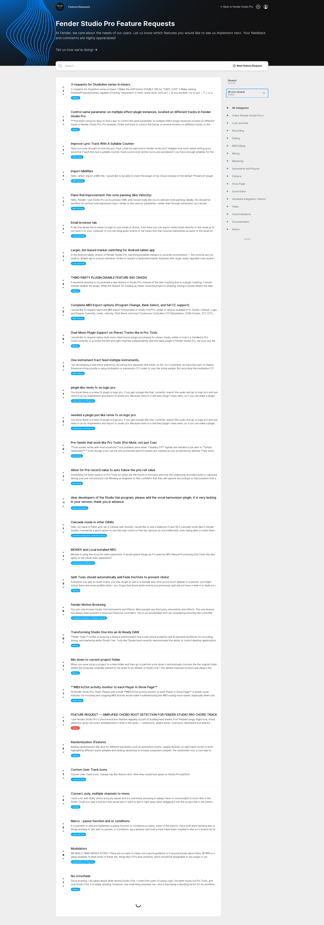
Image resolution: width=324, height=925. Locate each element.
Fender (247, 239)
